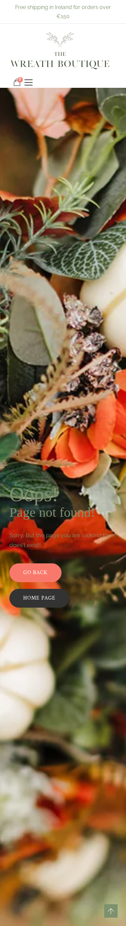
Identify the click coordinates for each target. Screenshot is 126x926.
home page (39, 598)
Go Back (35, 572)
